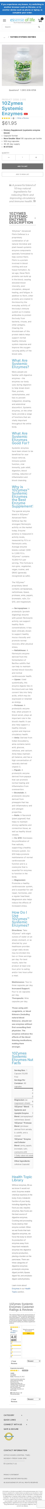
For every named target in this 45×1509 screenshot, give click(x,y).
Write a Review (23, 118)
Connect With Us (13, 1424)
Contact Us (11, 1464)
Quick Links (10, 1420)
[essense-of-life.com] (22, 20)
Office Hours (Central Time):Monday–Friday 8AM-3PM (17, 1456)
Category (9, 1415)
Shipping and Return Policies (15, 1478)
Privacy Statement (11, 1474)
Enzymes (15, 1288)
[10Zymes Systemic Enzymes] (22, 66)
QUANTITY (5, 153)
